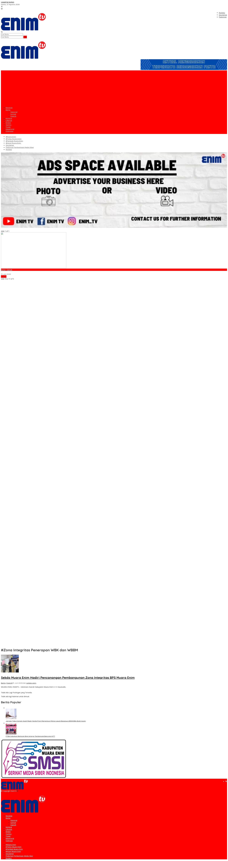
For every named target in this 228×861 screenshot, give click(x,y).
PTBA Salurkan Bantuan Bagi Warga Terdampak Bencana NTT (30, 736)
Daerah (9, 270)
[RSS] (226, 781)
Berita (3, 270)
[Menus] (2, 6)
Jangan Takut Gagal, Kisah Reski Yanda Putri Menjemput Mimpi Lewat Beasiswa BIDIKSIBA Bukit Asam (46, 721)
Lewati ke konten (7, 2)
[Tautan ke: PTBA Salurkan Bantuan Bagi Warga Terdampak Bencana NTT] (11, 734)
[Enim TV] (23, 30)
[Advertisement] (114, 88)
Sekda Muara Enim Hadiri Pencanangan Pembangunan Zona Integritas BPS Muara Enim (35, 272)
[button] (25, 37)
